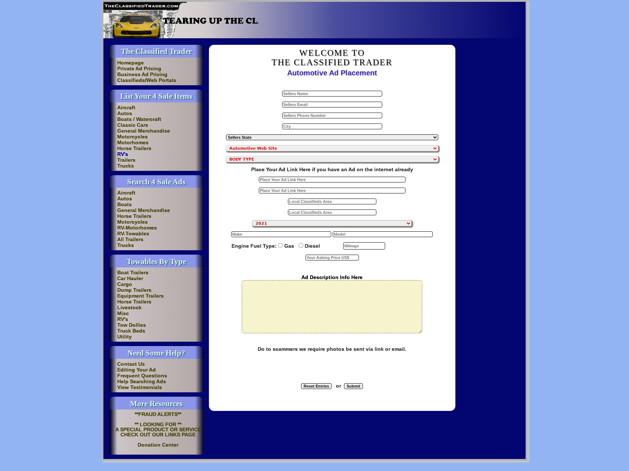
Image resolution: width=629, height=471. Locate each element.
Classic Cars (132, 125)
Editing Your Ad (136, 370)
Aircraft (126, 107)
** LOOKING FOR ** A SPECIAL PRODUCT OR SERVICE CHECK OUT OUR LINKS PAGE (158, 429)
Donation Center (158, 445)
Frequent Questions (142, 375)
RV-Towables (133, 233)
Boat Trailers (133, 272)
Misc (123, 313)
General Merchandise (143, 131)
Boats (124, 204)
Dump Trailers (134, 290)
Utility (124, 336)
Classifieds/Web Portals (146, 80)
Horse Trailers (134, 148)
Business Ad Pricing (142, 74)
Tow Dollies (131, 325)
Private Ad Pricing (139, 68)
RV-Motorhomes (137, 228)
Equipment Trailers (140, 296)
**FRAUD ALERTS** (158, 414)
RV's (122, 154)
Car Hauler (130, 278)
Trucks (125, 166)
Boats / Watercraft (139, 119)
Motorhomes (133, 142)
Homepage (130, 63)
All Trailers (130, 239)
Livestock (129, 307)
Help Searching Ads (141, 381)
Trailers (126, 160)
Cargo (124, 284)
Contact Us (131, 364)
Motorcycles (132, 137)
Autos (124, 113)
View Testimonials (139, 387)
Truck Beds (131, 331)
